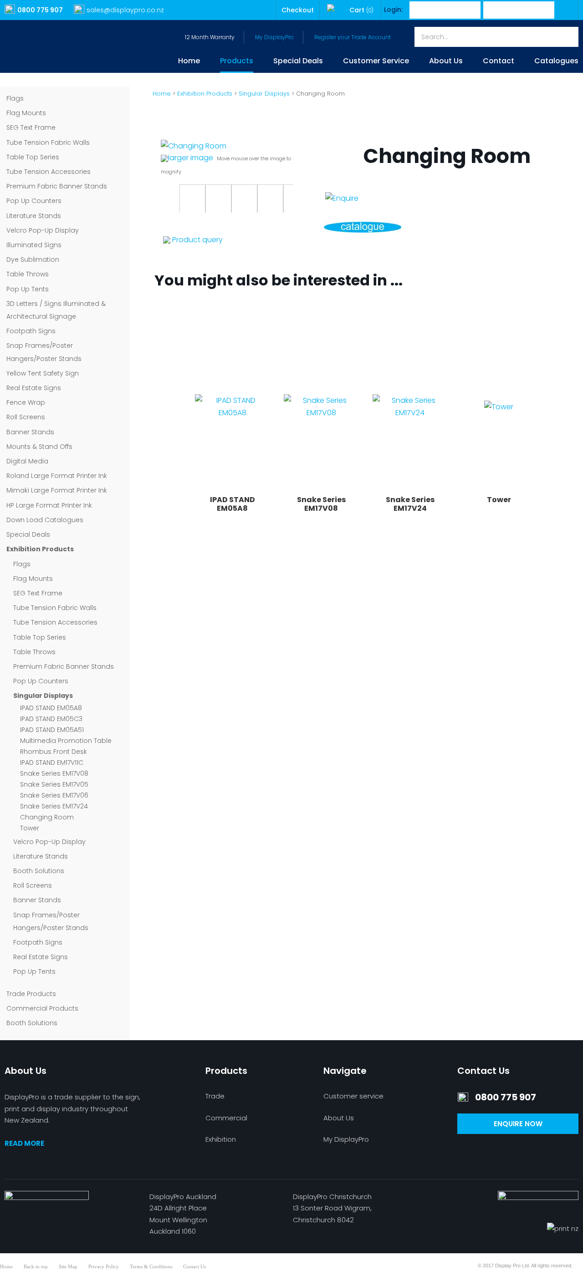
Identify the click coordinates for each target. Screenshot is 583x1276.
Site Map (68, 1266)
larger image (190, 158)
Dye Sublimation (32, 259)
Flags (15, 98)
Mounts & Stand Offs (39, 446)
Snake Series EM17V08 (54, 773)
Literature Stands (33, 215)
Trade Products (31, 993)
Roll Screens (25, 417)
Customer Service (376, 61)
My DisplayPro (274, 37)
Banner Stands (30, 432)
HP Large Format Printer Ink (49, 505)
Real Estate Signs (33, 387)
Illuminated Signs (33, 244)
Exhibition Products (40, 549)
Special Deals (298, 61)
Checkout (297, 10)
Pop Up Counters (33, 200)
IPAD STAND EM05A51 (52, 729)
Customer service (353, 1096)
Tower (29, 828)
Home (189, 61)
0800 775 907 (40, 10)
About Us (446, 61)
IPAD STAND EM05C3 (51, 718)
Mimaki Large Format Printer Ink (56, 490)
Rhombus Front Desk (53, 751)
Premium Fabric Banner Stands (56, 186)
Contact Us (194, 1266)
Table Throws (27, 274)
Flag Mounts (26, 112)
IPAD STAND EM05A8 (51, 707)
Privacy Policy (103, 1266)
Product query (197, 239)
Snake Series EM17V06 (54, 795)
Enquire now (518, 1124)
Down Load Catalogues (44, 519)
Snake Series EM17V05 (54, 784)
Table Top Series (32, 157)
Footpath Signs (31, 331)
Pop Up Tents (27, 289)
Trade (215, 1096)
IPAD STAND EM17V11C (51, 762)
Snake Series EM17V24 (54, 806)
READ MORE (24, 1143)
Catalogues (556, 61)
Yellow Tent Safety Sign (42, 373)
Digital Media (27, 461)
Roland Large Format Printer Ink (56, 475)
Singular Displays (43, 695)
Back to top (36, 1266)
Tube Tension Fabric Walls (48, 142)
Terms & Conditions (151, 1266)
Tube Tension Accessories (48, 171)
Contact (498, 61)
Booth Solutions (38, 870)
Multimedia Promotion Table (66, 740)
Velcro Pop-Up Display (42, 230)
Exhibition (220, 1139)
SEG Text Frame (31, 127)
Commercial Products (42, 1008)
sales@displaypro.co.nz (125, 10)
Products (236, 61)
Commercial (226, 1118)
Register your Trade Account (352, 37)
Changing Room (47, 817)
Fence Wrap (25, 402)
